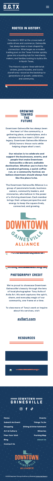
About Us (41, 439)
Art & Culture (10, 431)
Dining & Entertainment (34, 426)
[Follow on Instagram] (21, 409)
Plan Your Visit (11, 435)
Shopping (8, 426)
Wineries (42, 431)
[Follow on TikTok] (32, 409)
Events (42, 418)
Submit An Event (12, 422)
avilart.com (27, 319)
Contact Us (9, 444)
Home (7, 418)
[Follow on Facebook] (26, 409)
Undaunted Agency (41, 476)
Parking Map (40, 435)
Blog (6, 439)
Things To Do (40, 422)
